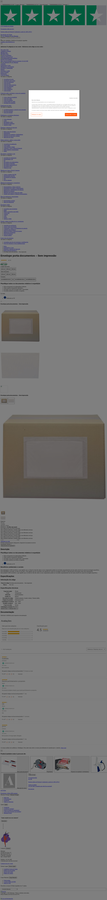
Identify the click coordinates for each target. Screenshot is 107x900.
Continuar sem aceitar (73, 98)
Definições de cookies (36, 114)
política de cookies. (71, 110)
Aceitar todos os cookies (71, 114)
